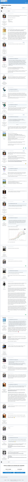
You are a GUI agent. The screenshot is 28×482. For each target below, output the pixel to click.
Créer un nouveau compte (8, 472)
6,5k (4, 36)
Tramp (5, 7)
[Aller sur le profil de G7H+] (4, 284)
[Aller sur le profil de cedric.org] (4, 249)
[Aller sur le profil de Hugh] (4, 218)
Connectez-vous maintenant (19, 472)
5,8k (4, 379)
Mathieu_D (4, 435)
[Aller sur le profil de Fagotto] (4, 262)
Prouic (4, 382)
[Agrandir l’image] (17, 234)
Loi (4, 189)
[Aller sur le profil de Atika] (4, 77)
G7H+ (4, 281)
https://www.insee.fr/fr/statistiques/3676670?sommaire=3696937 (16, 453)
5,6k (4, 63)
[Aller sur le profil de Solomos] (4, 59)
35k (4, 109)
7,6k (4, 253)
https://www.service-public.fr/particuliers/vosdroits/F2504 (17, 30)
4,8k (4, 388)
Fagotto (4, 259)
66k (4, 325)
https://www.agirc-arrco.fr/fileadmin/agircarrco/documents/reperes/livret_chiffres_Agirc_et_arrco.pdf (17, 457)
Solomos (4, 56)
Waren (4, 344)
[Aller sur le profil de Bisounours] (4, 105)
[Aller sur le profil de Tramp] (2, 8)
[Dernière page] (10, 11)
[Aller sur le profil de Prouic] (4, 385)
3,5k (4, 351)
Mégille (16, 58)
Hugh (4, 215)
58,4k (4, 49)
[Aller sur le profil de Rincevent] (4, 320)
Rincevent (4, 317)
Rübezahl (4, 179)
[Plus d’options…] (26, 13)
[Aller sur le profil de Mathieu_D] (4, 438)
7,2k (4, 93)
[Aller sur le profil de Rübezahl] (4, 134)
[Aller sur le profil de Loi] (4, 192)
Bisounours (4, 102)
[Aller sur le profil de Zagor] (4, 89)
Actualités (10, 8)
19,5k (4, 138)
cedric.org (4, 246)
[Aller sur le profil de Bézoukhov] (4, 169)
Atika (4, 75)
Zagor (4, 87)
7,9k (4, 288)
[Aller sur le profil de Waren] (4, 346)
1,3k (4, 81)
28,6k (4, 442)
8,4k (4, 196)
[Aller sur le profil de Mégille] (4, 30)
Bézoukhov (4, 166)
